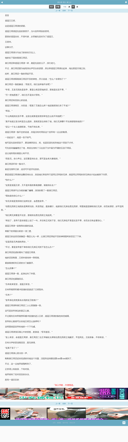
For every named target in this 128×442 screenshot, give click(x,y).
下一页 (70, 10)
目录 (64, 10)
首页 (54, 423)
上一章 (58, 10)
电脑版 (59, 423)
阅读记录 (72, 423)
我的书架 (65, 423)
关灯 (51, 7)
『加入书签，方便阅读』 (64, 385)
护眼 (58, 7)
